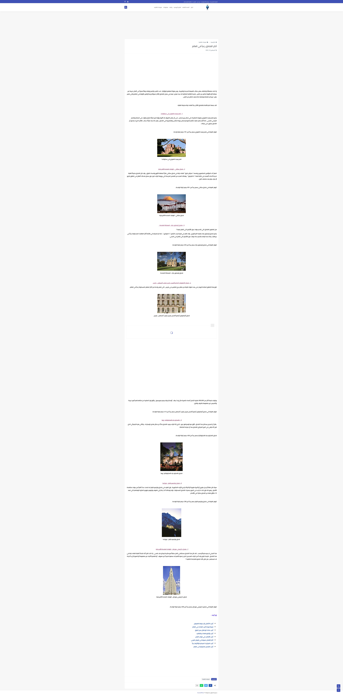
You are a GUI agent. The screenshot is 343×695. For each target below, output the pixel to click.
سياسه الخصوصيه (205, 2)
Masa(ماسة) (200, 693)
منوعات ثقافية (202, 42)
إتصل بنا (194, 2)
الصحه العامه (185, 7)
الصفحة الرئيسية (214, 2)
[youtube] (128, 1)
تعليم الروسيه (177, 7)
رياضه (170, 7)
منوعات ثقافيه (158, 7)
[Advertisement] (171, 25)
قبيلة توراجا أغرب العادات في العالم (202, 627)
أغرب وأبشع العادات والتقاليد (205, 633)
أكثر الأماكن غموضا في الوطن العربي (202, 640)
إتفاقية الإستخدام (188, 2)
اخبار (192, 7)
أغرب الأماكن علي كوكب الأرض (204, 636)
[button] (210, 685)
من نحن (198, 2)
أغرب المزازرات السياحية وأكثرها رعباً (202, 643)
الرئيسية (213, 42)
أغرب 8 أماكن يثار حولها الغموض (203, 623)
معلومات (165, 7)
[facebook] (125, 1)
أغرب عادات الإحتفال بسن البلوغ (204, 630)
